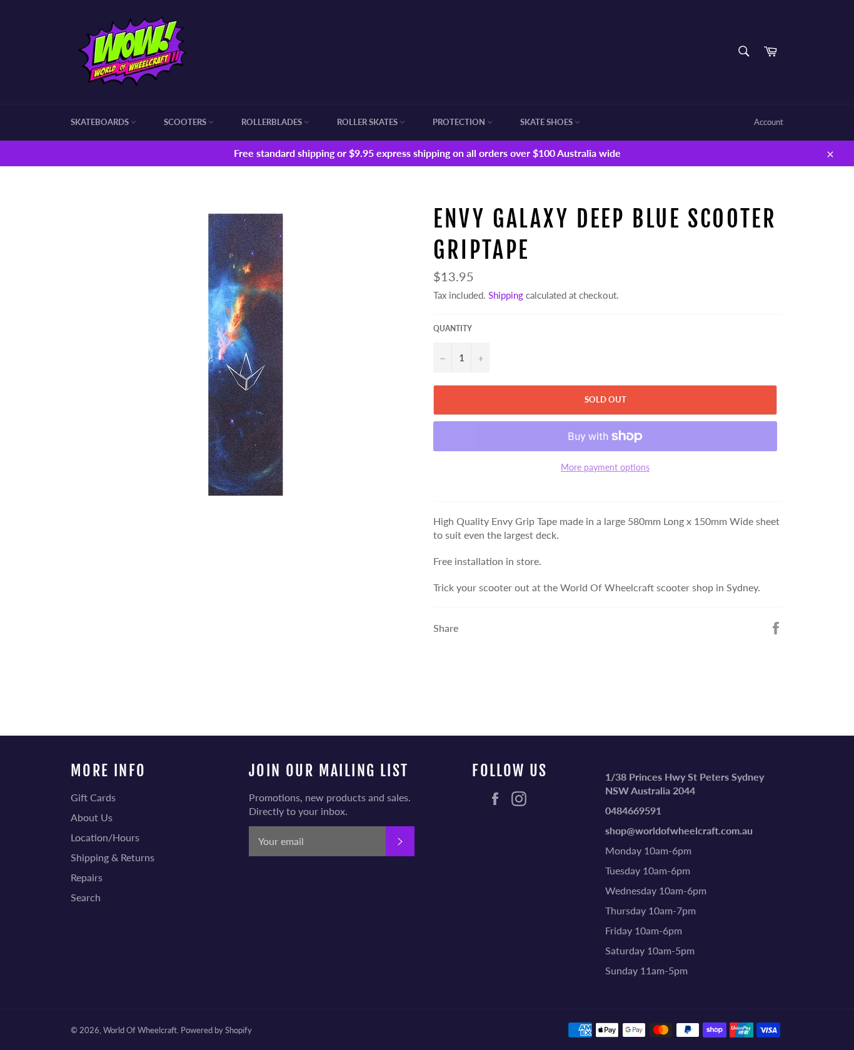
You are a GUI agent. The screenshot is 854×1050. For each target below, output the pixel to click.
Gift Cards (93, 797)
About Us (92, 817)
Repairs (87, 877)
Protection (460, 122)
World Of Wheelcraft (140, 1030)
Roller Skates (368, 122)
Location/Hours (105, 837)
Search (86, 897)
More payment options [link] (605, 467)
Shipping (505, 295)
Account (768, 122)
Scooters (186, 122)
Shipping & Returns (112, 857)
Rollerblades (272, 122)
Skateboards (101, 122)
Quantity (452, 328)
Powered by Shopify (216, 1030)
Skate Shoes (547, 122)
